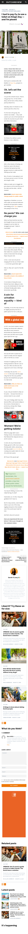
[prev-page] (3, 723)
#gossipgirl (20, 461)
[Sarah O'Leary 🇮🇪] (3, 57)
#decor (20, 463)
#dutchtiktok (9, 234)
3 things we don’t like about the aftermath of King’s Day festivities (7, 559)
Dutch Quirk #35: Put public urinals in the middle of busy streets (14, 276)
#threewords (17, 465)
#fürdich (9, 467)
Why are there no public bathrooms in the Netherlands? (13, 386)
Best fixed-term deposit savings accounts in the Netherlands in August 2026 (18, 895)
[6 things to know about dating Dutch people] (14, 694)
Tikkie (15, 206)
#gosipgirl (15, 463)
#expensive (15, 236)
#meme (25, 461)
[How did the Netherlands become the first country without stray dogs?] (14, 656)
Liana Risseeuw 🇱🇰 (14, 898)
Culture (5, 9)
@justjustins (10, 461)
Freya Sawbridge (7, 682)
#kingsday (9, 236)
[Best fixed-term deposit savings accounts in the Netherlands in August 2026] (5, 896)
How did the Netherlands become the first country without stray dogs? (12, 670)
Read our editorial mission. (14, 551)
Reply (8, 744)
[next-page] (5, 723)
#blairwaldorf (9, 465)
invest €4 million (17, 449)
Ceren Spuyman (7, 717)
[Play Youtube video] (14, 129)
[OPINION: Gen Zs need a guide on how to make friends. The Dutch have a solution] (14, 619)
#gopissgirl (9, 463)
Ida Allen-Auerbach (8, 644)
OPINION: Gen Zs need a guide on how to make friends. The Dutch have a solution (13, 633)
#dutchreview (17, 234)
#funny (17, 467)
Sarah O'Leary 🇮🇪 (9, 57)
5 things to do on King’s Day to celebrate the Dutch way (20, 559)
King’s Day (13, 83)
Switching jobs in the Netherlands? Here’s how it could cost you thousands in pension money (18, 905)
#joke (13, 467)
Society (12, 9)
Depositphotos (11, 548)
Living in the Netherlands (11, 11)
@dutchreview (9, 232)
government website (12, 479)
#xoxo (22, 465)
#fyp (6, 467)
